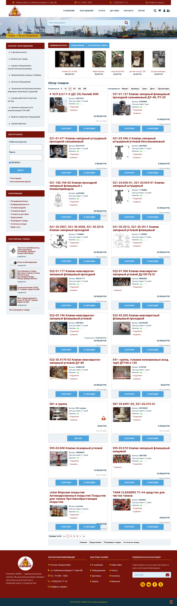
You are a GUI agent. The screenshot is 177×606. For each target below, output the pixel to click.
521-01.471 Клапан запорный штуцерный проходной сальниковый (77, 140)
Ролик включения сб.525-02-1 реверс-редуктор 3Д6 (28, 288)
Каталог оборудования (28, 36)
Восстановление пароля (20, 182)
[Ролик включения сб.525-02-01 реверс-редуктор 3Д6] (13, 288)
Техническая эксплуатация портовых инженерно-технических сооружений (24, 90)
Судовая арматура (18, 124)
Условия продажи (18, 208)
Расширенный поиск (19, 201)
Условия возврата (18, 211)
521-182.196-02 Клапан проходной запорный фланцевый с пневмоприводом (73, 186)
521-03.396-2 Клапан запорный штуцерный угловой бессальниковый (139, 140)
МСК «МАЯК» (82, 602)
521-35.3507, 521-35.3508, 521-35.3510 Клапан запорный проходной (76, 228)
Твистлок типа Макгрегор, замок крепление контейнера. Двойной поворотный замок (28, 250)
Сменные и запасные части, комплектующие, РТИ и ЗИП (20, 108)
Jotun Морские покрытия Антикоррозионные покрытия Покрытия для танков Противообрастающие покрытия (77, 497)
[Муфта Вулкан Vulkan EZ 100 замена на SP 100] (99, 59)
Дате (152, 89)
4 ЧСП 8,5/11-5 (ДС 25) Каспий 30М (73, 94)
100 (79, 89)
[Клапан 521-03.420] (70, 59)
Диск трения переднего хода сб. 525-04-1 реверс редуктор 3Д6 (27, 300)
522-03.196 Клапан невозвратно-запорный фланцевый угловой (72, 317)
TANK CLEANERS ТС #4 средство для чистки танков (139, 494)
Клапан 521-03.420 (69, 71)
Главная (11, 36)
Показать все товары (19, 59)
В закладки (89, 128)
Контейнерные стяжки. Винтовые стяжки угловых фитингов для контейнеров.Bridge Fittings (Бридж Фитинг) (28, 275)
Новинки (83, 542)
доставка (103, 121)
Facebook (154, 584)
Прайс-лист (15, 227)
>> (84, 536)
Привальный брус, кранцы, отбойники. (26, 75)
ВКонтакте (148, 584)
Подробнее (74, 107)
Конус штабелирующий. (27, 262)
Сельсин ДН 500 (117, 71)
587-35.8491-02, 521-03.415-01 (134, 404)
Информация (15, 193)
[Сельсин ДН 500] (117, 59)
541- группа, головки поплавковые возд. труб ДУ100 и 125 (141, 361)
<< (64, 536)
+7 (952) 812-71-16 (120, 2)
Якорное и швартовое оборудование (25, 117)
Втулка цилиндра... (158, 71)
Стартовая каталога (19, 52)
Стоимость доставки (20, 214)
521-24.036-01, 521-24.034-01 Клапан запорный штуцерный (138, 184)
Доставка (114, 11)
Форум (141, 11)
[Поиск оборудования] (126, 23)
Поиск (154, 10)
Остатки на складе (18, 224)
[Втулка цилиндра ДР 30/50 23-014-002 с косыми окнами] (158, 59)
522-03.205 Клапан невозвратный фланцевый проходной (136, 317)
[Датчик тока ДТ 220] (137, 59)
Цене (144, 89)
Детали (78, 438)
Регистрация (168, 10)
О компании (69, 11)
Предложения (17, 217)
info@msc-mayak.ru (156, 2)
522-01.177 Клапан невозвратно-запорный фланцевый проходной (72, 272)
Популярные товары (19, 221)
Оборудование (86, 11)
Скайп (142, 584)
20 (70, 89)
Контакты (128, 11)
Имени (124, 89)
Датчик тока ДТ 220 (137, 71)
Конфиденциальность (20, 204)
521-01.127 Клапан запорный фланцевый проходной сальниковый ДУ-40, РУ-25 (141, 95)
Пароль (12, 152)
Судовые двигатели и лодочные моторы (22, 99)
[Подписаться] (167, 575)
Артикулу (135, 89)
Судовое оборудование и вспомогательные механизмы (20, 67)
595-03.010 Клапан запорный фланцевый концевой (141, 449)
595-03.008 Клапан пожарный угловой (75, 448)
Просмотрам (163, 89)
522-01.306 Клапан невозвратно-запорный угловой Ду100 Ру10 (135, 272)
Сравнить (74, 110)
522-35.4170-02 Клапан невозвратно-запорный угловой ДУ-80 (75, 361)
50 (74, 89)
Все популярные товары (19, 310)
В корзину (66, 128)
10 (65, 89)
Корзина (159, 10)
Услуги (101, 11)
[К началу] (171, 596)
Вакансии (115, 581)
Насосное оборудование (21, 82)
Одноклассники (160, 584)
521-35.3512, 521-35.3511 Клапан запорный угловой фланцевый (136, 228)
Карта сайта (116, 565)
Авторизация (163, 10)
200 (84, 89)
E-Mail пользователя (18, 142)
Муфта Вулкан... (99, 71)
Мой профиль (15, 134)
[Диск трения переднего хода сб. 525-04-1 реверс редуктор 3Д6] (13, 301)
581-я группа (58, 404)
